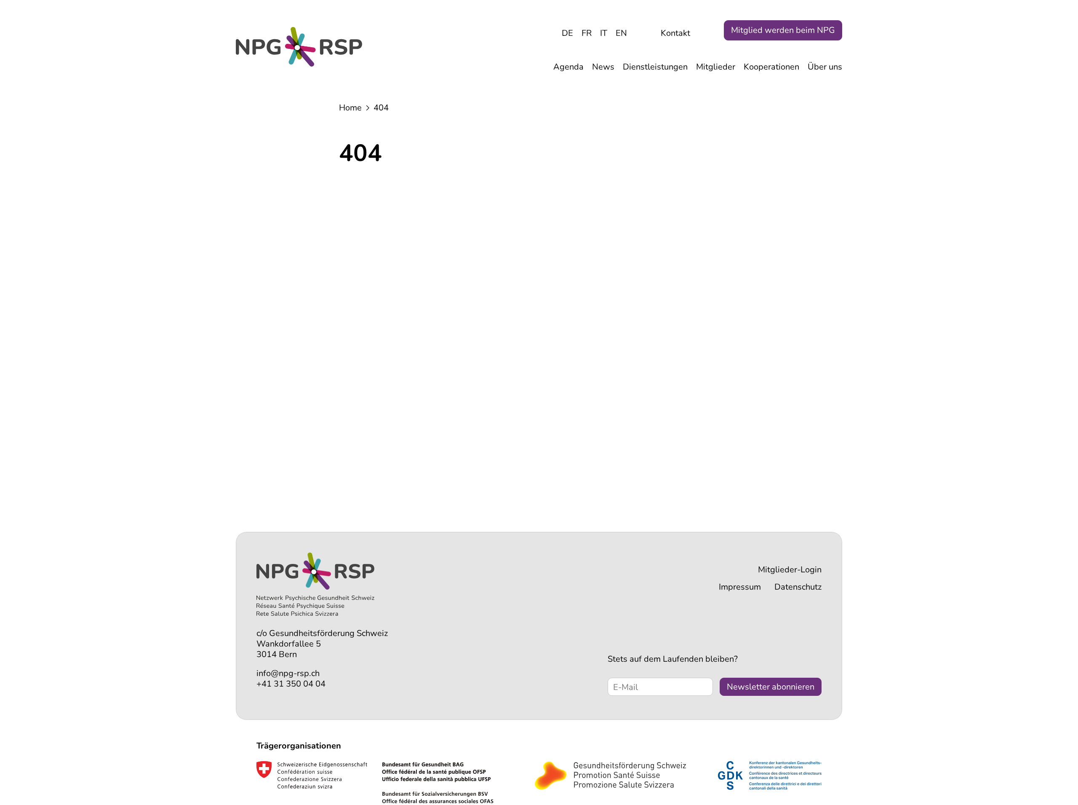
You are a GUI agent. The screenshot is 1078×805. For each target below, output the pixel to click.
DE (567, 33)
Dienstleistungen (655, 66)
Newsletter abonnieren (770, 686)
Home (350, 107)
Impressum (740, 587)
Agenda (568, 66)
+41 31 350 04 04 (291, 684)
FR (587, 33)
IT (603, 33)
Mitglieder (715, 66)
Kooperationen (771, 66)
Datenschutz (798, 587)
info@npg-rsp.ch (288, 673)
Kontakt (675, 33)
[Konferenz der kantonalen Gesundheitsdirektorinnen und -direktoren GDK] (770, 775)
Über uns (825, 66)
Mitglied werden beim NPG (783, 30)
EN (621, 33)
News (603, 66)
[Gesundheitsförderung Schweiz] (610, 775)
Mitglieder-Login (790, 569)
